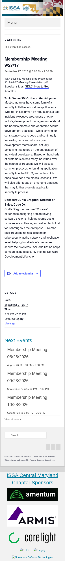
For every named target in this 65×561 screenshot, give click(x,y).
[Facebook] (48, 447)
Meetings (10, 323)
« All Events (13, 40)
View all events (13, 419)
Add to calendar (23, 273)
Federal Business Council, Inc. (42, 460)
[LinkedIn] (58, 447)
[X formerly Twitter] (53, 447)
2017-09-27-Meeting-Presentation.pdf (26, 82)
